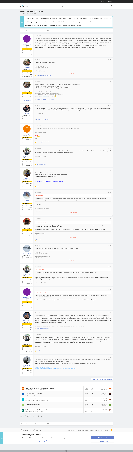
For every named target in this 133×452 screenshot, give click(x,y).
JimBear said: (39, 195)
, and (43, 75)
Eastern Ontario (28, 187)
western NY (29, 54)
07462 (30, 329)
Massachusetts (28, 143)
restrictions (44, 96)
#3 (110, 81)
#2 (110, 59)
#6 (110, 148)
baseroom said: (39, 269)
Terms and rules (82, 430)
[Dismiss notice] (110, 18)
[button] (71, 6)
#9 (110, 218)
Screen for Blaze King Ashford (33, 404)
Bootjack (27, 406)
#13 (110, 312)
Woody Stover (104, 394)
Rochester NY (29, 165)
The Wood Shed (42, 389)
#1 (110, 36)
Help (101, 430)
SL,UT (31, 98)
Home (106, 430)
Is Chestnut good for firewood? (33, 393)
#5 (110, 126)
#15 (110, 357)
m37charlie (104, 405)
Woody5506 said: (40, 222)
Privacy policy (94, 430)
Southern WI (29, 261)
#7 (110, 170)
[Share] (109, 36)
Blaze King (39, 406)
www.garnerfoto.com (28, 100)
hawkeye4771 (25, 13)
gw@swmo (27, 395)
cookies (33, 438)
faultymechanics (29, 400)
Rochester (30, 235)
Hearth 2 (38, 430)
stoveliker (105, 411)
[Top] (109, 430)
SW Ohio (30, 374)
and (41, 164)
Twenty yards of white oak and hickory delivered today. (39, 388)
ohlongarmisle (28, 389)
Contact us (72, 430)
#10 (110, 245)
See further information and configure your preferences (36, 441)
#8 (110, 192)
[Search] (111, 5)
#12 (110, 289)
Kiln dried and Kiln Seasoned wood (34, 399)
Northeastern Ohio (28, 76)
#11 (110, 266)
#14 (110, 335)
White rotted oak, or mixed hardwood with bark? (38, 409)
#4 (110, 105)
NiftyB (26, 411)
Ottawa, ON (29, 209)
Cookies (25, 430)
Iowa (31, 120)
